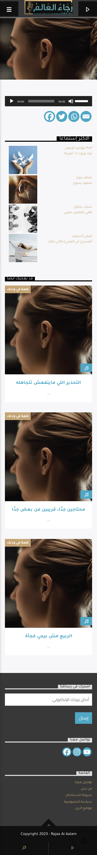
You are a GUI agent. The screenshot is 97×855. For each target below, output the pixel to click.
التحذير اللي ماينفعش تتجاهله (48, 383)
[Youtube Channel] (87, 751)
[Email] (86, 116)
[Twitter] (61, 116)
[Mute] (70, 101)
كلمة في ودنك (18, 289)
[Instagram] (76, 751)
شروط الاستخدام (79, 795)
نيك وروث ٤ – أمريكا (78, 154)
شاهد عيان (84, 178)
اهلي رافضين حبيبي (78, 212)
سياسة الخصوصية (78, 802)
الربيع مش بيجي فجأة (48, 636)
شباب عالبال (82, 207)
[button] (84, 841)
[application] (48, 101)
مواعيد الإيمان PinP (78, 148)
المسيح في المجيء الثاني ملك (70, 242)
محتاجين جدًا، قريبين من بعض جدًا (48, 510)
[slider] (82, 100)
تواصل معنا (83, 782)
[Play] (11, 101)
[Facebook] (49, 116)
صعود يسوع (82, 183)
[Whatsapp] (73, 116)
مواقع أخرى (83, 808)
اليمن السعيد (82, 236)
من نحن (86, 789)
